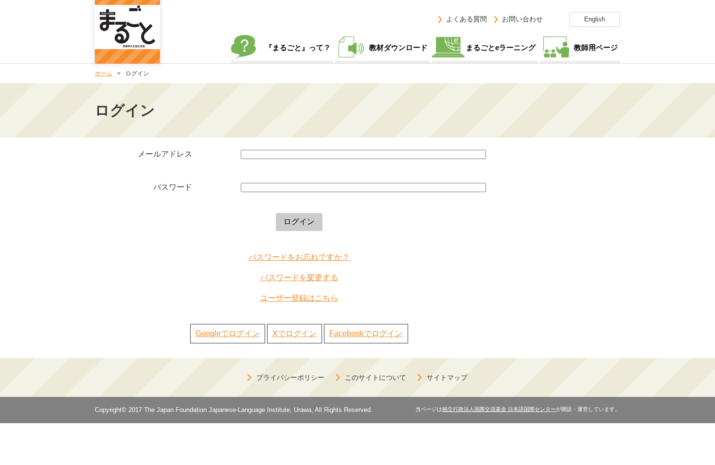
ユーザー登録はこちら (299, 298)
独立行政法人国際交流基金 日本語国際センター (499, 409)
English (594, 19)
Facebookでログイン (366, 333)
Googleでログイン (228, 333)
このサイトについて (375, 377)
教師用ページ (596, 47)
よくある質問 (466, 19)
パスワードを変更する (299, 277)
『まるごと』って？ (298, 47)
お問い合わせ (522, 19)
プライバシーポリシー (290, 377)
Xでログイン (294, 333)
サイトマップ (447, 377)
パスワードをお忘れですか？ (299, 257)
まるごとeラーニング (501, 47)
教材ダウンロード (398, 47)
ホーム (103, 73)
